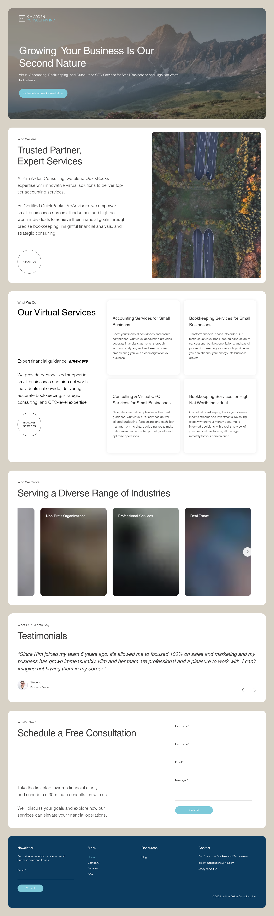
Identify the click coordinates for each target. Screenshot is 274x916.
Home (91, 857)
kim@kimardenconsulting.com (216, 862)
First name (182, 726)
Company (93, 862)
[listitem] (143, 337)
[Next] (253, 690)
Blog (144, 857)
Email (179, 762)
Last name (182, 744)
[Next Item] (247, 552)
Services (93, 868)
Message (181, 780)
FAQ (90, 873)
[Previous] (244, 690)
